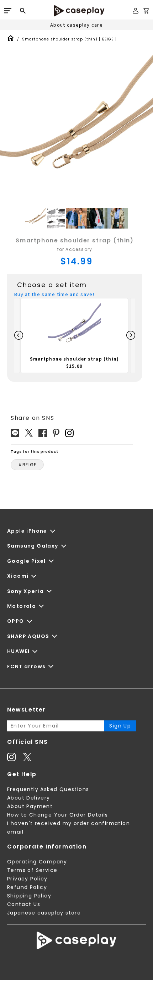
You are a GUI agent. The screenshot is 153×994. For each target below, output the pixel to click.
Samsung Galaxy (32, 545)
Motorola (21, 606)
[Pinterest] (56, 433)
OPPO (15, 621)
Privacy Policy (27, 878)
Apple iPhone (27, 530)
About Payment (30, 806)
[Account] (135, 14)
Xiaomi (17, 576)
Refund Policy (27, 887)
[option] (76, 130)
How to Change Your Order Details (57, 814)
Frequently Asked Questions (48, 789)
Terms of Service (32, 870)
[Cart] (146, 12)
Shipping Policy (29, 895)
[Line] (15, 433)
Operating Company (37, 861)
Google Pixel (26, 561)
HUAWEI (18, 651)
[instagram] (69, 433)
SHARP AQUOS (28, 636)
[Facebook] (42, 433)
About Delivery (28, 797)
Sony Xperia (25, 591)
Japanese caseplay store (44, 912)
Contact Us (23, 904)
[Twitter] (29, 432)
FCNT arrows (26, 666)
